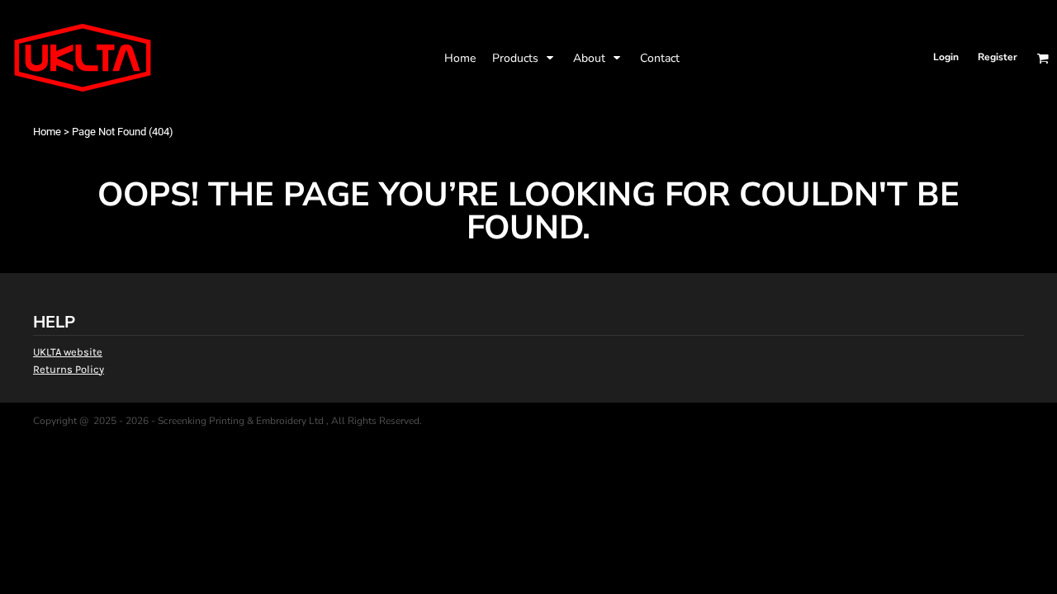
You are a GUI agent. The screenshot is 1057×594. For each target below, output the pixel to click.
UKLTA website (67, 352)
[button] (524, 57)
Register (997, 57)
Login (946, 57)
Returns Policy (68, 369)
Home (47, 131)
